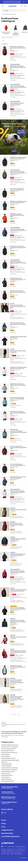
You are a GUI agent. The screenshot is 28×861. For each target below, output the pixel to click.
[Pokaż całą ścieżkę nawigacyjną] (1, 14)
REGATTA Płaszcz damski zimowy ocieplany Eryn (18, 351)
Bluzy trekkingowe (5, 756)
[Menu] (2, 6)
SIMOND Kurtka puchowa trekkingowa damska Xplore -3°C (18, 279)
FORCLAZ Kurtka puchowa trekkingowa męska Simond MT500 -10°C (18, 432)
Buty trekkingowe (5, 754)
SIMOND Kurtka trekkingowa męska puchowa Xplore (18, 337)
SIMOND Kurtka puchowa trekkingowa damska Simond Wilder (17, 215)
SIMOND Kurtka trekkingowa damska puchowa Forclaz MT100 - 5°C (18, 48)
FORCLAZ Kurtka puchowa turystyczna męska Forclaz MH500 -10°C (18, 447)
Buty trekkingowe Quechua (7, 781)
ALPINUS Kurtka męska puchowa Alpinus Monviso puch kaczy (17, 554)
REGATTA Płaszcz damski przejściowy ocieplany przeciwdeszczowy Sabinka (16, 681)
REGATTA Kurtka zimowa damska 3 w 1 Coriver (18, 510)
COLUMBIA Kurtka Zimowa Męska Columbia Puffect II (18, 539)
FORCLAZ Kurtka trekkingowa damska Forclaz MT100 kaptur (17, 398)
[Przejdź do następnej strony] (18, 714)
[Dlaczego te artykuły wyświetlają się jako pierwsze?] (2, 44)
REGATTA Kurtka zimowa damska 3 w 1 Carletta (18, 637)
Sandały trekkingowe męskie (8, 758)
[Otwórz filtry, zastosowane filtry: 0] (3, 40)
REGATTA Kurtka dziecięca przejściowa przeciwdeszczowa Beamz (18, 306)
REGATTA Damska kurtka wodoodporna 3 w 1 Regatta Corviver (16, 525)
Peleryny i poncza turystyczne (6, 33)
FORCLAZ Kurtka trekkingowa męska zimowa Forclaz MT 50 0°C (18, 608)
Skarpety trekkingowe (6, 764)
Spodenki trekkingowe (6, 779)
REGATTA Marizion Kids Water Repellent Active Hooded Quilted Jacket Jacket (18, 622)
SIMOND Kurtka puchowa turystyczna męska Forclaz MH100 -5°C (18, 263)
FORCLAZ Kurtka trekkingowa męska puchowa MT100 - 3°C (17, 189)
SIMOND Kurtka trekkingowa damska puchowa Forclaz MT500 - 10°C (18, 247)
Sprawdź (14, 150)
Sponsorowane (3, 120)
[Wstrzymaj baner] (24, 2)
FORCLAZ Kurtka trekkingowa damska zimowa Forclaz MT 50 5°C (18, 86)
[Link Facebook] (2, 813)
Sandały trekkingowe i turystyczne (9, 767)
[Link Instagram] (5, 813)
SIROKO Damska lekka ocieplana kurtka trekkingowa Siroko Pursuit (18, 651)
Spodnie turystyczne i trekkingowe (9, 746)
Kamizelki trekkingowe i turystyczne (9, 745)
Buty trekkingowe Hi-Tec (7, 775)
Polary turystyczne (5, 777)
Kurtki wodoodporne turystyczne (15, 33)
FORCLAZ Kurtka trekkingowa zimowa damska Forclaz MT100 (17, 491)
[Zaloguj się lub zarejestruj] (22, 6)
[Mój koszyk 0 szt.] (25, 6)
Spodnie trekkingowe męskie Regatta (10, 760)
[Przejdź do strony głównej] (12, 6)
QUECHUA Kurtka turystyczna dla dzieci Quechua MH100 (18, 477)
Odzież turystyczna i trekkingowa (9, 769)
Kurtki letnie (4, 762)
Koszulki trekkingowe (6, 765)
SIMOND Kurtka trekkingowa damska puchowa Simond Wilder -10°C (18, 385)
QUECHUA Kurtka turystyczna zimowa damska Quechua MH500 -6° (18, 324)
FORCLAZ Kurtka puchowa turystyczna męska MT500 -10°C (18, 465)
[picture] (4, 50)
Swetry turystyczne (5, 773)
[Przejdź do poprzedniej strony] (9, 714)
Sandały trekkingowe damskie (8, 748)
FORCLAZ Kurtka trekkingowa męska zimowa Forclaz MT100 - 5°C (18, 172)
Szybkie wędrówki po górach (8, 771)
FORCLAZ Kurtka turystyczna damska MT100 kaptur (17, 103)
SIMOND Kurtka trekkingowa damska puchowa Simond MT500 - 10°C (18, 413)
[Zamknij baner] (26, 2)
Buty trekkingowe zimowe (7, 750)
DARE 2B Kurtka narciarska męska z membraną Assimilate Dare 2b (18, 590)
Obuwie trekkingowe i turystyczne (9, 752)
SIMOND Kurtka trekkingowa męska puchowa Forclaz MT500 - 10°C (18, 158)
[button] (21, 55)
